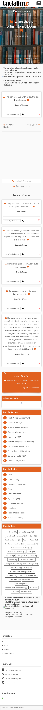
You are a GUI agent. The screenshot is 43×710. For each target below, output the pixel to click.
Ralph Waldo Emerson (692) (19, 418)
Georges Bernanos (21, 354)
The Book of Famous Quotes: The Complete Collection (18, 616)
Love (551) (13, 532)
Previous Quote (8, 126)
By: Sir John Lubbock (31, 388)
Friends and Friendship (17, 484)
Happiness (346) (32, 544)
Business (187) (26, 592)
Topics (6, 646)
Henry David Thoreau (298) (18, 446)
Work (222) (28, 568)
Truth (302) (31, 552)
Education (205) (11, 576)
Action (10, 489)
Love (10, 475)
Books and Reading (15, 503)
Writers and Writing (15, 518)
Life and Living (13, 479)
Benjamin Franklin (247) (17, 456)
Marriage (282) (22, 556)
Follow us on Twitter (12, 674)
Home (6, 642)
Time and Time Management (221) (22, 572)
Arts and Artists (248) (27, 560)
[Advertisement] (21, 155)
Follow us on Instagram (13, 678)
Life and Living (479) (26, 532)
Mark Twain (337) (14, 437)
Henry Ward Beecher (22, 299)
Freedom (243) (16, 568)
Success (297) (10, 556)
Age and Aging (14, 499)
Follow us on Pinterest (12, 683)
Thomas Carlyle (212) (16, 461)
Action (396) (32, 536)
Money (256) (33, 556)
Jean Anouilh (21, 212)
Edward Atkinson (21, 245)
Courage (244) (33, 564)
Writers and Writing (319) (17, 552)
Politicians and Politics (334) (21, 548)
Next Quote (32, 125)
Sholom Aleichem (21, 105)
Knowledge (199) (21, 584)
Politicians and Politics (16, 513)
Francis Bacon (21, 272)
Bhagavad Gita (21, 36)
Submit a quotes (8, 653)
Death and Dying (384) (13, 540)
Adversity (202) (15, 580)
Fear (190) (15, 592)
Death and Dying (14, 494)
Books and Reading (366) (14, 544)
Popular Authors (10, 412)
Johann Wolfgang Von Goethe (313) (22, 442)
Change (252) (13, 560)
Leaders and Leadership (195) (16, 588)
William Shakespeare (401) (18, 427)
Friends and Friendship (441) (16, 536)
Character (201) (28, 580)
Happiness (12, 508)
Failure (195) (33, 588)
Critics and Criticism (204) (28, 576)
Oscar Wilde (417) (15, 423)
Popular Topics (10, 469)
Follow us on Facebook (13, 670)
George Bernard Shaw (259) (19, 451)
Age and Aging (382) (30, 540)
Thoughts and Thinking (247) (15, 564)
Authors (6, 649)
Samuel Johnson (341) (16, 432)
